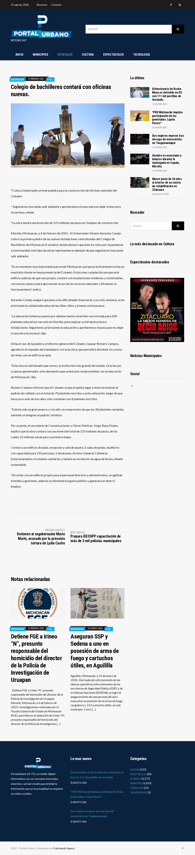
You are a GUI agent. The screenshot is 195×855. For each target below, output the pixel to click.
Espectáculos (113, 54)
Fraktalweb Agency (64, 848)
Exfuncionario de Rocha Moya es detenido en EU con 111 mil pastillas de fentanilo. (167, 94)
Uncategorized (138, 792)
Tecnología (141, 54)
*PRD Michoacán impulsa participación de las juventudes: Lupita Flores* (167, 117)
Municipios (40, 54)
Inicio (19, 54)
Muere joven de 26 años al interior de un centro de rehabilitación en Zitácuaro (167, 184)
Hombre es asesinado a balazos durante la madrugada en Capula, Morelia (166, 161)
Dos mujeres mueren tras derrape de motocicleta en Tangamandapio (168, 139)
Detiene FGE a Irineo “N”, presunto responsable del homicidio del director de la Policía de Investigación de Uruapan (36, 658)
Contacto (56, 4)
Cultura (88, 54)
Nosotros (42, 4)
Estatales (65, 54)
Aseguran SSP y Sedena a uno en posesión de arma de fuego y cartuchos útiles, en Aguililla (94, 651)
